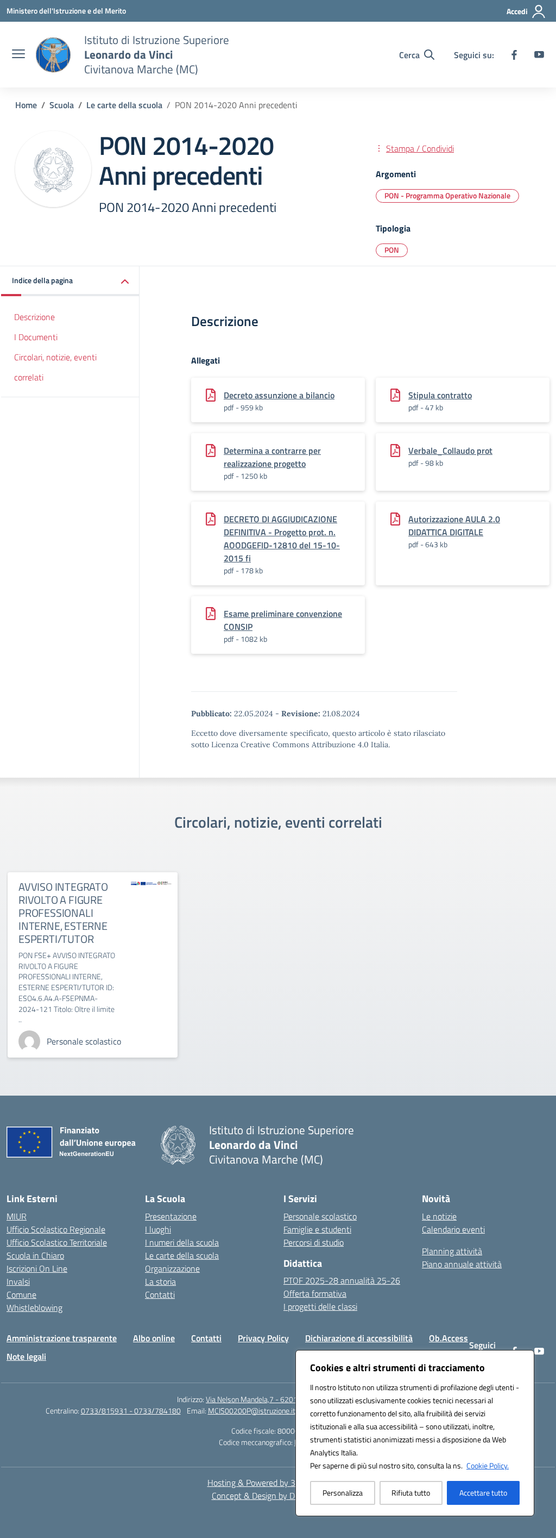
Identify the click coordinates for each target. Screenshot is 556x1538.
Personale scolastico (320, 1216)
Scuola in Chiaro (35, 1255)
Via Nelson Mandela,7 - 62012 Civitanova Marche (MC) (292, 1399)
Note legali (26, 1356)
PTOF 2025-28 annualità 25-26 (341, 1280)
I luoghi (158, 1229)
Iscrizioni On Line (37, 1268)
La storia (160, 1281)
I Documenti (36, 336)
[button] (70, 281)
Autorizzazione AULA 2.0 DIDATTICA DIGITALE (454, 525)
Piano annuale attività (462, 1264)
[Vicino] (522, 1359)
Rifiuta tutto (410, 1492)
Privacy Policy (263, 1338)
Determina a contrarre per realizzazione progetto (272, 457)
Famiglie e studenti (317, 1229)
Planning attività (452, 1251)
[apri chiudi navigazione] (18, 54)
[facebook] (514, 55)
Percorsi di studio (313, 1242)
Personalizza (343, 1492)
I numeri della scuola (182, 1242)
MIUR (17, 1216)
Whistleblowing (34, 1307)
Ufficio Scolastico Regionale (56, 1229)
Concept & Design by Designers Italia (278, 1495)
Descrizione (34, 316)
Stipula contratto (440, 395)
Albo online (154, 1338)
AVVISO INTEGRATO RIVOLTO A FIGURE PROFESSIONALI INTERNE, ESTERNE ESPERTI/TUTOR (63, 912)
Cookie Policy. (487, 1465)
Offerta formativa (314, 1293)
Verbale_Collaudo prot (450, 450)
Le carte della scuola (182, 1255)
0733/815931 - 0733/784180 (131, 1410)
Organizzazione (172, 1268)
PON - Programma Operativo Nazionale (447, 195)
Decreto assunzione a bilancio (279, 395)
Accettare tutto (483, 1492)
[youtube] (539, 55)
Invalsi (18, 1281)
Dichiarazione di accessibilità (359, 1338)
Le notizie (439, 1216)
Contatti (160, 1294)
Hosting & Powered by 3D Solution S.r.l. (278, 1482)
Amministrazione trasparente (62, 1338)
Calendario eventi (453, 1229)
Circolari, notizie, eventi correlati (55, 367)
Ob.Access (448, 1338)
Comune (21, 1294)
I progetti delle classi (320, 1306)
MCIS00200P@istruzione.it (251, 1410)
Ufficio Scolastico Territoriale (57, 1242)
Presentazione (171, 1216)
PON (391, 249)
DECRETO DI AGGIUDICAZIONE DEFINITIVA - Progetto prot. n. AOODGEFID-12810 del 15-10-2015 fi (282, 538)
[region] (414, 1433)
